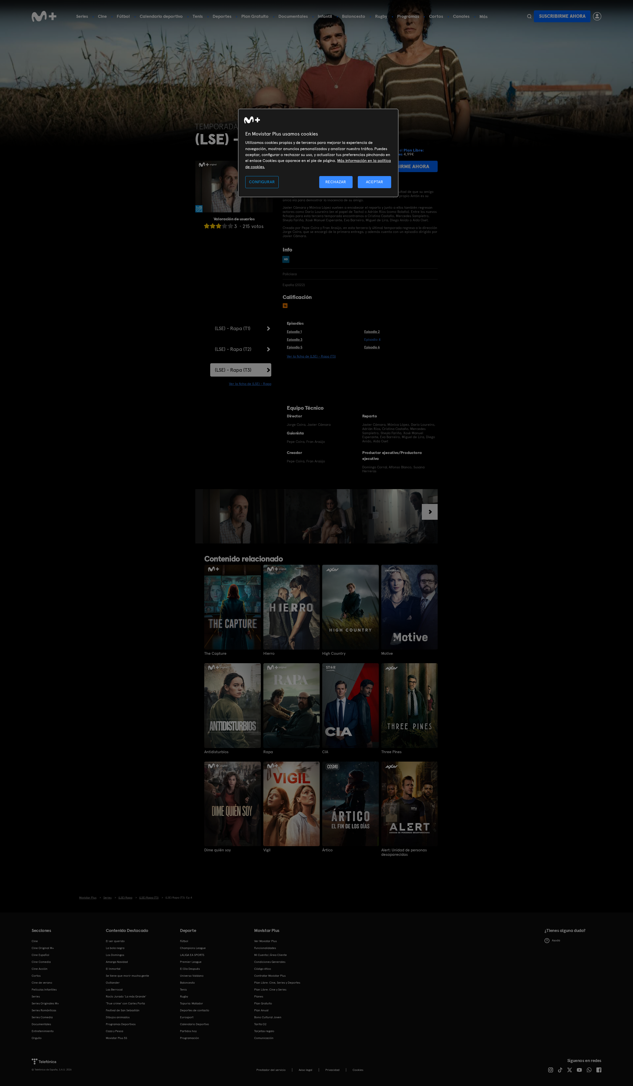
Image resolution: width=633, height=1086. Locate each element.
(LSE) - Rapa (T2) (233, 349)
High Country (333, 653)
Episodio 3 (294, 339)
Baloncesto (353, 16)
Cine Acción (39, 969)
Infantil (325, 16)
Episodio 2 (372, 332)
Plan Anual (261, 1010)
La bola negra (115, 948)
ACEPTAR (374, 182)
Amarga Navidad (117, 962)
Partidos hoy (188, 1031)
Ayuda (556, 940)
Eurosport (186, 1017)
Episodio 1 (294, 332)
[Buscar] (529, 16)
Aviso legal (305, 1070)
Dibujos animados (118, 1017)
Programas (408, 16)
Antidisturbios (216, 752)
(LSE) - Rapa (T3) (233, 370)
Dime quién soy (217, 850)
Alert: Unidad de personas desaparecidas (404, 852)
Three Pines (391, 752)
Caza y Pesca (114, 1031)
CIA (325, 752)
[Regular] (218, 225)
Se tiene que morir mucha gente (127, 975)
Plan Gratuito (255, 16)
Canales (461, 16)
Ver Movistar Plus (265, 941)
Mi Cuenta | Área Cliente (270, 955)
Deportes (222, 16)
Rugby (381, 16)
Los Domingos (115, 955)
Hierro (268, 653)
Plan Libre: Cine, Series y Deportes (277, 982)
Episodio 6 (372, 347)
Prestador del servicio (271, 1070)
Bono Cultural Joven (267, 1017)
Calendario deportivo (161, 16)
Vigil (267, 850)
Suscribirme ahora (562, 16)
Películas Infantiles (44, 989)
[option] (244, 516)
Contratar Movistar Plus (270, 975)
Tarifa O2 (260, 1024)
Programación (189, 1038)
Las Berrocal (114, 989)
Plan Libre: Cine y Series (270, 989)
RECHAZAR (335, 182)
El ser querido (115, 941)
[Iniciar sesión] (597, 16)
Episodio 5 (294, 347)
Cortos (436, 16)
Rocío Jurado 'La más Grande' (126, 996)
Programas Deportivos (121, 1024)
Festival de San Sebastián (122, 1010)
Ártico (327, 850)
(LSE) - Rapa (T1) (232, 328)
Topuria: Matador (191, 1003)
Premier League (191, 962)
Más (483, 16)
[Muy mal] (206, 225)
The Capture (215, 653)
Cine (102, 16)
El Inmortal (113, 969)
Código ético (262, 969)
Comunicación (263, 1038)
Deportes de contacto (194, 1010)
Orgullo (37, 1038)
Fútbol (123, 16)
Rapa (268, 752)
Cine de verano (42, 982)
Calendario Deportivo (194, 1024)
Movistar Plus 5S (116, 1038)
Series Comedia (42, 1017)
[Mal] (212, 225)
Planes (258, 996)
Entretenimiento (43, 1031)
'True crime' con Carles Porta (125, 1003)
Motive (387, 653)
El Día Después (190, 969)
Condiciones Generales (269, 962)
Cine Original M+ (43, 948)
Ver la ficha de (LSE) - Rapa (250, 384)
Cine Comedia (41, 962)
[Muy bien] (230, 225)
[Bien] (224, 225)
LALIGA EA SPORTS (192, 955)
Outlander (113, 982)
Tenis (198, 16)
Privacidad (332, 1070)
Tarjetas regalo (264, 1031)
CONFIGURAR (262, 182)
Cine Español (40, 955)
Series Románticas (44, 1010)
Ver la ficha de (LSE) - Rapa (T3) (311, 356)
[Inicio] (44, 16)
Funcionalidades (265, 948)
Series (82, 16)
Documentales (293, 16)
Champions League (193, 948)
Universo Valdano (191, 975)
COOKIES (358, 1070)
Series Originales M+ (45, 1003)
